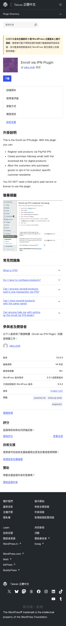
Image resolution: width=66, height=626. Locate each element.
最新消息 (8, 506)
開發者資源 (9, 538)
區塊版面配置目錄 (44, 517)
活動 (37, 532)
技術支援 (11, 122)
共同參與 (39, 527)
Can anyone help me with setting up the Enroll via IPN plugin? (21, 314)
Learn (6, 527)
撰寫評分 (8, 436)
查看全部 (58, 436)
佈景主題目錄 (42, 506)
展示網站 (39, 501)
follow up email (55, 398)
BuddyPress (11, 570)
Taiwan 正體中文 (19, 584)
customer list (40, 398)
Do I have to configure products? (22, 280)
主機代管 (8, 512)
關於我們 (8, 501)
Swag (39, 543)
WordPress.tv (12, 543)
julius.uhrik (29, 67)
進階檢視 (8, 412)
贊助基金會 (42, 538)
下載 (7, 78)
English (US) (57, 391)
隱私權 (6, 517)
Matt (7, 559)
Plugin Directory (11, 14)
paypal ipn (57, 404)
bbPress (9, 564)
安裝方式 (11, 106)
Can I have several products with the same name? (19, 302)
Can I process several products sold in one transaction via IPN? (21, 290)
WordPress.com (13, 553)
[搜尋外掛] (36, 25)
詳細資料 (11, 90)
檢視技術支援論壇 (13, 459)
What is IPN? (10, 270)
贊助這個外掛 (10, 482)
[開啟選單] (61, 4)
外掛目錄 (39, 512)
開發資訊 (11, 114)
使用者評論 (12, 98)
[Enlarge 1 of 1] (58, 204)
